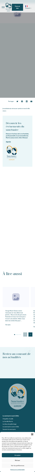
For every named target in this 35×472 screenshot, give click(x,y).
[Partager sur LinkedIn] (27, 101)
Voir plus (7, 325)
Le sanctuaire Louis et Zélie (11, 427)
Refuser (17, 460)
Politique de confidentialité (17, 469)
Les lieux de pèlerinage (9, 424)
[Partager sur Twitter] (17, 101)
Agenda (8, 142)
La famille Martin (8, 421)
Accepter (17, 455)
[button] (32, 434)
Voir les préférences (17, 465)
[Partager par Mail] (31, 101)
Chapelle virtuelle (8, 419)
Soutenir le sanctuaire (9, 429)
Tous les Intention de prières (17, 281)
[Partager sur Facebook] (22, 101)
